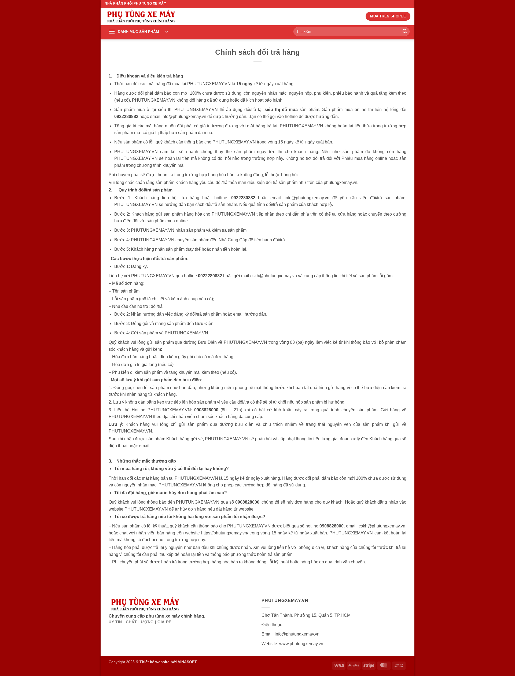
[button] (138, 32)
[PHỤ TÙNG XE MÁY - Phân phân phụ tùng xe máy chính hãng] (141, 16)
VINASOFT (187, 662)
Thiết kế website (154, 662)
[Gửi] (404, 31)
